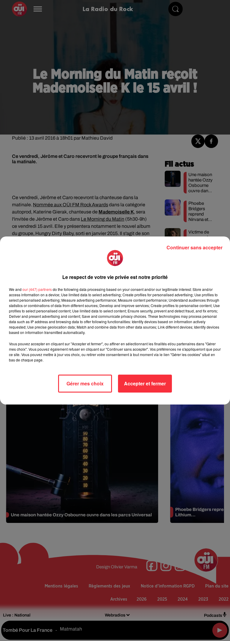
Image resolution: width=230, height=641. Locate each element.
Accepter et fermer (145, 383)
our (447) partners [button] (37, 289)
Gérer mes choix (85, 383)
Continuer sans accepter (195, 247)
